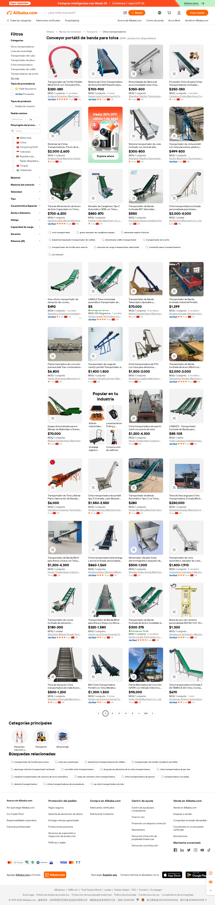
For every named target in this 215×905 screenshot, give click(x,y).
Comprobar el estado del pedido (190, 820)
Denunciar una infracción (145, 845)
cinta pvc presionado (68, 762)
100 (146, 713)
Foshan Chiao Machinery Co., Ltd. (105, 220)
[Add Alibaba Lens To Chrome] (55, 874)
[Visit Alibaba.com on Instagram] (196, 850)
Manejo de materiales (70, 31)
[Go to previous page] (99, 713)
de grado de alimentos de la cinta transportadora (126, 769)
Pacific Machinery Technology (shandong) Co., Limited (186, 158)
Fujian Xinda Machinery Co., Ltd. (145, 699)
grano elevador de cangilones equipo (97, 232)
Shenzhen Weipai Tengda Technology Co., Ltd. (65, 634)
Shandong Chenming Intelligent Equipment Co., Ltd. (65, 313)
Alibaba (50, 31)
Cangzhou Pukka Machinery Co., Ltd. (186, 96)
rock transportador (61, 232)
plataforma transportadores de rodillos (106, 762)
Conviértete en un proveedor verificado (188, 828)
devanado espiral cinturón (136, 232)
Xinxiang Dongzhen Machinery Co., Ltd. (65, 96)
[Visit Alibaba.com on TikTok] (209, 850)
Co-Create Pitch (15, 814)
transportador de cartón (157, 240)
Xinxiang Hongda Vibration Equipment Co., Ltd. (186, 313)
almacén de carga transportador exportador (118, 247)
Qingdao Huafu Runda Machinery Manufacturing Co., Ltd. (146, 572)
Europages (156, 889)
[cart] (169, 13)
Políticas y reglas (57, 842)
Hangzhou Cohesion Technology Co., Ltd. (65, 510)
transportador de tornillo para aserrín (70, 247)
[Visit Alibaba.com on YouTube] (202, 850)
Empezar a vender (182, 814)
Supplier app (110, 874)
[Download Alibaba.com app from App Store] (172, 874)
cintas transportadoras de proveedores (65, 784)
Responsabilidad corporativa (21, 820)
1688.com (73, 889)
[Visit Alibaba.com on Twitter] (189, 850)
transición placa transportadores (165, 247)
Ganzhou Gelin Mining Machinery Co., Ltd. (65, 220)
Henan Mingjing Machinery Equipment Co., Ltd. (146, 510)
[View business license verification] (137, 900)
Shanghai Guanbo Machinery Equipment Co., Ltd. (186, 510)
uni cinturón (57, 254)
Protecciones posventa (60, 826)
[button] (125, 13)
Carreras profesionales (19, 826)
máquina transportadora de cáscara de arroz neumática (41, 777)
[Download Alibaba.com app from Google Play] (197, 874)
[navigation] (25, 373)
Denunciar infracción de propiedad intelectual (144, 837)
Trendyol (143, 889)
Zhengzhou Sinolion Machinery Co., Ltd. (186, 378)
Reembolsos (138, 829)
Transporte (92, 31)
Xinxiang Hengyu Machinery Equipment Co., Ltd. (105, 510)
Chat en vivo (138, 817)
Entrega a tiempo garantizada (63, 820)
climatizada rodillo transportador (120, 240)
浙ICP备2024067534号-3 (193, 900)
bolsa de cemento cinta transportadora (96, 777)
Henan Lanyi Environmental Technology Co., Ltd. (105, 96)
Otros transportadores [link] (114, 31)
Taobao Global (121, 889)
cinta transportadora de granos (140, 777)
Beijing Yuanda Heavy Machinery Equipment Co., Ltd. (146, 313)
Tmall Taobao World (91, 889)
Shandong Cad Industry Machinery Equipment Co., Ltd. (186, 634)
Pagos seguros (56, 807)
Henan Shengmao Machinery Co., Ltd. (65, 378)
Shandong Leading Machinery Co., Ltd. (146, 378)
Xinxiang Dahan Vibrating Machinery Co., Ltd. (105, 572)
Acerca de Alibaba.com (19, 800)
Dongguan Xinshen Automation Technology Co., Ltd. (186, 699)
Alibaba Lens (23, 874)
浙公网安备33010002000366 (162, 900)
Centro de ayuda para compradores (143, 809)
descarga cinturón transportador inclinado (34, 769)
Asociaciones (180, 836)
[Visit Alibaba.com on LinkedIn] (182, 850)
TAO (134, 889)
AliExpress (59, 889)
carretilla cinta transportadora (79, 769)
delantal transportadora (25, 784)
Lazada (107, 889)
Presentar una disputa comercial (149, 823)
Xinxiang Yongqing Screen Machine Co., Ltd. (105, 378)
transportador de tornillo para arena (31, 762)
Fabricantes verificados (102, 807)
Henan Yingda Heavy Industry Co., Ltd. (146, 440)
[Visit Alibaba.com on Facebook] (175, 850)
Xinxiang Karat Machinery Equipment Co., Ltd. (65, 158)
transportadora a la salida (176, 777)
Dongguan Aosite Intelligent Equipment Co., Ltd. (146, 220)
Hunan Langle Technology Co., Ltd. (105, 316)
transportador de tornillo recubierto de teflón (156, 762)
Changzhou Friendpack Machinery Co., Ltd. (186, 572)
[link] (210, 873)
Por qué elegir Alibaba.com (20, 807)
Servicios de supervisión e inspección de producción (62, 834)
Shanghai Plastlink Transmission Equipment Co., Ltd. (146, 96)
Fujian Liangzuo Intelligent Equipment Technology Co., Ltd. (186, 440)
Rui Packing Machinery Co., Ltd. (185, 220)
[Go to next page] (152, 713)
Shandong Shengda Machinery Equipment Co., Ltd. (65, 699)
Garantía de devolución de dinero (65, 814)
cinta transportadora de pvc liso (175, 769)
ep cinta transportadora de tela (109, 784)
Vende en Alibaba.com (185, 807)
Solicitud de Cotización (102, 814)
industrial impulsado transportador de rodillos (73, 240)
